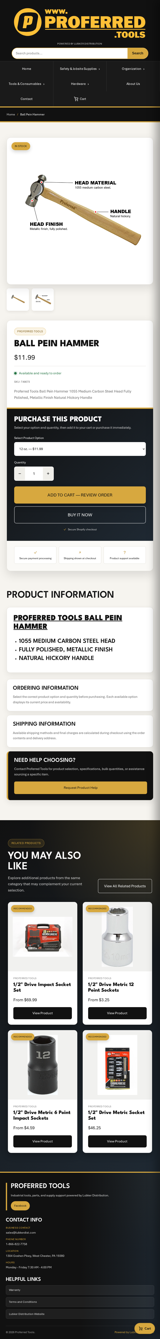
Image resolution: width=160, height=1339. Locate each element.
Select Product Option (29, 438)
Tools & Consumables (25, 84)
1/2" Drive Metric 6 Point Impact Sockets (41, 1115)
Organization (131, 69)
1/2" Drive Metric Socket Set (116, 1115)
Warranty (14, 1290)
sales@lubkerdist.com (21, 1232)
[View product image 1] (18, 299)
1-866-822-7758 (16, 1244)
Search (137, 53)
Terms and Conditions (23, 1302)
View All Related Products (125, 886)
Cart (83, 99)
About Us (133, 84)
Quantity (20, 462)
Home (26, 69)
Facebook (20, 1205)
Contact (27, 99)
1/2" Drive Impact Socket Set (42, 987)
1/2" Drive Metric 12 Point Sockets (111, 987)
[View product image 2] (43, 299)
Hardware (78, 84)
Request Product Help (81, 787)
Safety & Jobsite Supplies (78, 69)
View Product (42, 1013)
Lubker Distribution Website (26, 1314)
